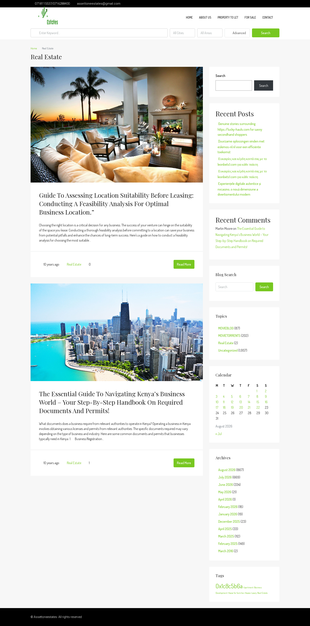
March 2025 (226, 536)
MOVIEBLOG (226, 328)
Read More (184, 264)
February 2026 (228, 507)
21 (249, 407)
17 (217, 407)
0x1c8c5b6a (229, 586)
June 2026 (225, 484)
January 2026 (227, 514)
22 (258, 407)
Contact (267, 17)
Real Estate (74, 264)
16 (266, 402)
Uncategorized (228, 350)
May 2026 (224, 492)
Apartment (248, 587)
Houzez (248, 592)
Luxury (254, 592)
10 (217, 402)
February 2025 (228, 543)
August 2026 (227, 470)
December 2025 (229, 521)
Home (189, 17)
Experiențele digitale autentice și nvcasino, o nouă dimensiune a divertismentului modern (239, 188)
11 (224, 402)
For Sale (250, 17)
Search (265, 33)
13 (240, 402)
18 (224, 407)
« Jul (219, 434)
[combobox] (182, 32)
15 (257, 402)
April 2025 (225, 529)
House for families (236, 592)
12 (232, 402)
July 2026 (225, 477)
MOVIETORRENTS (229, 335)
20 (241, 407)
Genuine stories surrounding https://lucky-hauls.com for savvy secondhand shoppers (240, 129)
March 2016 (225, 551)
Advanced (239, 33)
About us (205, 17)
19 (232, 407)
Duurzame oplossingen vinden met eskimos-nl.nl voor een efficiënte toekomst (241, 146)
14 (249, 402)
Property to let (228, 17)
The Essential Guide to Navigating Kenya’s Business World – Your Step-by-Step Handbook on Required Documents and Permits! (112, 402)
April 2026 (225, 499)
